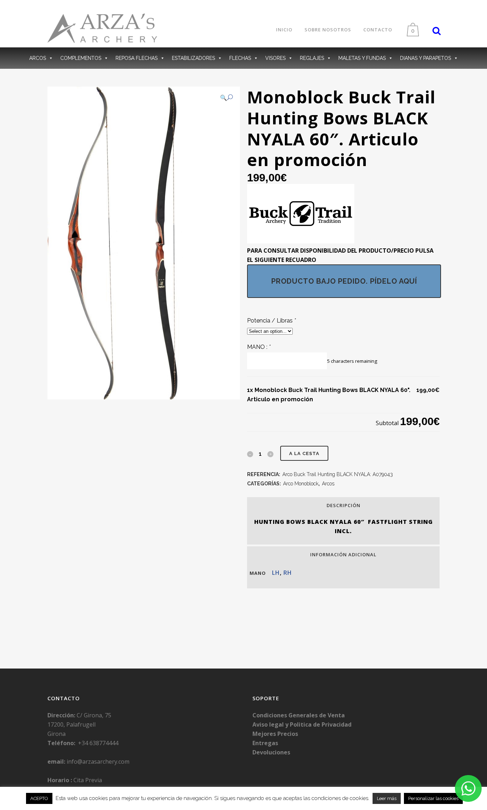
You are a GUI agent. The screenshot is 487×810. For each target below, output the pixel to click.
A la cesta (304, 453)
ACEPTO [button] (39, 798)
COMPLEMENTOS (80, 58)
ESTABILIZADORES (193, 58)
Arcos (328, 483)
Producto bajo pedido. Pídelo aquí (344, 281)
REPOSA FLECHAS (137, 58)
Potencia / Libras (271, 320)
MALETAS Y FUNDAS (362, 58)
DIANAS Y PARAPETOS (425, 58)
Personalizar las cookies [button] (433, 798)
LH (276, 573)
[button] (226, 98)
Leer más (386, 798)
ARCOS (37, 58)
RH (287, 573)
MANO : (259, 347)
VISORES (275, 58)
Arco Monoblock (300, 483)
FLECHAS (240, 58)
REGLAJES (312, 58)
